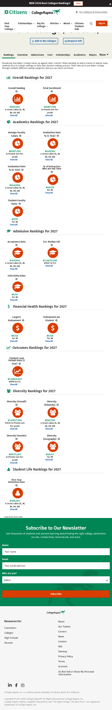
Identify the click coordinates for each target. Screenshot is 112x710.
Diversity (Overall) (16, 401)
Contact (62, 641)
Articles (54, 23)
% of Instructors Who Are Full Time (51, 167)
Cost (49, 54)
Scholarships (25, 23)
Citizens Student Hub (79, 26)
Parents (8, 642)
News (61, 636)
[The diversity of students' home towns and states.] (59, 439)
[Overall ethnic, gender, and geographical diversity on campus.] (16, 404)
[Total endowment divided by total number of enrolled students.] (56, 320)
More (103, 54)
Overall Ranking (16, 88)
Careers (62, 631)
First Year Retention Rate (16, 480)
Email (5, 559)
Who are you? (9, 573)
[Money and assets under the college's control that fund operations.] (23, 320)
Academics (80, 54)
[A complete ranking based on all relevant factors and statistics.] (16, 91)
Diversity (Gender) (16, 435)
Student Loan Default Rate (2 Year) (16, 361)
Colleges (8, 633)
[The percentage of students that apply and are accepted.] (16, 245)
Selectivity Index (17, 275)
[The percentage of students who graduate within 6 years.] (22, 169)
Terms (61, 661)
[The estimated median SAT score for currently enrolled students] (52, 245)
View (78, 3)
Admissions (37, 54)
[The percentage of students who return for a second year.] (16, 485)
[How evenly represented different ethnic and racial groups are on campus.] (58, 404)
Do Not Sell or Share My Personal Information (76, 673)
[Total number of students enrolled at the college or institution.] (52, 91)
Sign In (101, 23)
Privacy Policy (65, 656)
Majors (93, 54)
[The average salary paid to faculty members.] (20, 135)
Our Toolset (64, 626)
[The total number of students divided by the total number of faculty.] (20, 203)
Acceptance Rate (17, 241)
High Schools (11, 637)
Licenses (63, 666)
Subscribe (56, 594)
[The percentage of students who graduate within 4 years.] (58, 135)
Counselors (10, 628)
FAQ (60, 646)
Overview (22, 54)
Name (5, 545)
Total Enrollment (52, 88)
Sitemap (62, 651)
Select (7, 580)
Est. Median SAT (51, 241)
